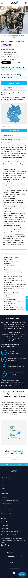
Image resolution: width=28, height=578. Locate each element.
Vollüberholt (16, 62)
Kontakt (3, 485)
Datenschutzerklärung (7, 503)
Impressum (4, 497)
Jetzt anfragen (14, 83)
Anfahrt (3, 488)
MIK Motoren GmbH (16, 576)
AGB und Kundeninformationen (9, 500)
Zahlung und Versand (7, 482)
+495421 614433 (11, 535)
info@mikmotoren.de (12, 531)
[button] (22, 3)
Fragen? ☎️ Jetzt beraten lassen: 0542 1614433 (14, 88)
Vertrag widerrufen (6, 513)
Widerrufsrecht (5, 507)
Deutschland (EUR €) (13, 556)
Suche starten (14, 130)
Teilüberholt (6, 62)
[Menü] (2, 3)
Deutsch (13, 566)
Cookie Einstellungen (7, 510)
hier (12, 538)
